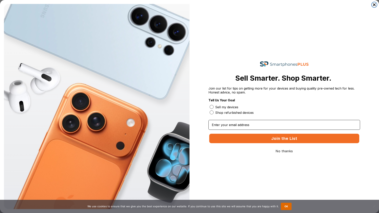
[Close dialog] (374, 4)
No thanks (284, 151)
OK (286, 206)
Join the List (284, 138)
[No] (374, 206)
